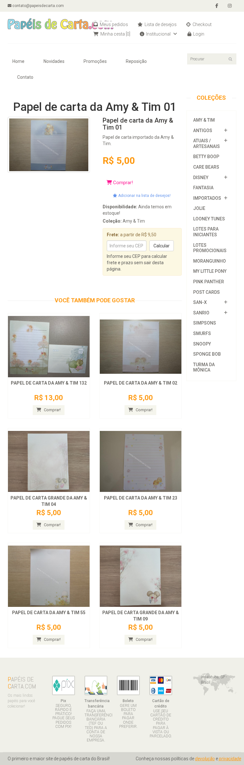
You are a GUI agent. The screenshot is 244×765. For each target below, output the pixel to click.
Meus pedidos (113, 24)
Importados (207, 198)
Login (198, 34)
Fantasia (203, 187)
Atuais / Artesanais (206, 143)
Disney (200, 177)
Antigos (202, 130)
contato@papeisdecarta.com (37, 5)
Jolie (199, 208)
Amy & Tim (204, 120)
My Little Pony (210, 271)
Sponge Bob (207, 354)
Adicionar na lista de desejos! (144, 195)
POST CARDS (206, 292)
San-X (200, 302)
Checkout (202, 24)
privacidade (230, 758)
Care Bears (206, 167)
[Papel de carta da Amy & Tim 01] (49, 144)
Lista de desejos (160, 24)
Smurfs (202, 333)
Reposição (136, 61)
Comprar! (122, 182)
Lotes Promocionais (210, 248)
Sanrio (201, 312)
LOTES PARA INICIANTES (206, 231)
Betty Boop (206, 156)
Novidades (54, 61)
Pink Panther (208, 281)
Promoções (95, 61)
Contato (25, 77)
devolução (205, 758)
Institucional (158, 34)
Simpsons (204, 322)
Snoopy (202, 343)
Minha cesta (114, 34)
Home (18, 61)
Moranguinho (209, 261)
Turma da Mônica (204, 367)
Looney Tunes (209, 218)
